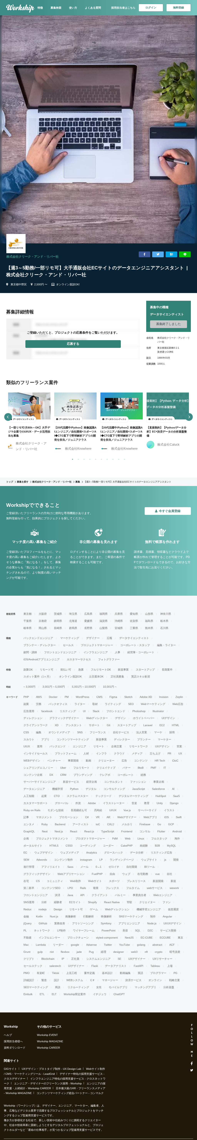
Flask (94, 965)
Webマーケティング (153, 704)
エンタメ (28, 824)
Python (74, 788)
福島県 (149, 620)
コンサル (144, 831)
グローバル (61, 803)
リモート (98, 746)
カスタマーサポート (35, 803)
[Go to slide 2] (77, 458)
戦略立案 (174, 980)
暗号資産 (174, 951)
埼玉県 (73, 613)
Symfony (106, 923)
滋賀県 (103, 620)
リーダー (58, 944)
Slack (96, 711)
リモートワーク (138, 746)
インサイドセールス (35, 753)
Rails (83, 887)
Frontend (126, 831)
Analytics (91, 852)
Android (177, 831)
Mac (26, 944)
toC (98, 824)
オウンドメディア (59, 732)
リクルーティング (78, 987)
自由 (112, 873)
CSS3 (69, 845)
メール (84, 866)
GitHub (43, 923)
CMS (99, 696)
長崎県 (58, 628)
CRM (63, 774)
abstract (157, 944)
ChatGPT (119, 994)
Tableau (155, 965)
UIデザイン (168, 718)
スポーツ (114, 881)
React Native (112, 902)
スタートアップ (145, 669)
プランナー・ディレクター (39, 645)
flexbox (65, 951)
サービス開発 (168, 930)
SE (119, 958)
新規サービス (71, 781)
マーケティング (69, 638)
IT (165, 767)
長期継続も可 (79, 810)
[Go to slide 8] (112, 458)
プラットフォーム (65, 753)
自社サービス (121, 732)
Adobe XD (146, 696)
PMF (153, 767)
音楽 (134, 803)
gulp (40, 951)
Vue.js (127, 810)
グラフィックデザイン (36, 873)
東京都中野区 (19, 284)
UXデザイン (162, 746)
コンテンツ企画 (32, 774)
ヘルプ (8, 1034)
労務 (38, 704)
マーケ (158, 732)
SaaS (176, 796)
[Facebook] (192, 1064)
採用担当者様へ (13, 1041)
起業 (44, 796)
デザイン (120, 718)
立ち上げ (155, 753)
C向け (110, 824)
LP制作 (61, 930)
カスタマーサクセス (79, 659)
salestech (55, 965)
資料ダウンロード (14, 1047)
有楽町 (41, 973)
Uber (63, 767)
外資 (78, 803)
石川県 (164, 628)
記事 (26, 817)
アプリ (45, 739)
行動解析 (88, 916)
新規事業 (123, 669)
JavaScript (138, 788)
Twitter (108, 944)
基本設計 (107, 973)
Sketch (128, 696)
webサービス (155, 887)
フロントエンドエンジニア (60, 652)
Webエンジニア (162, 895)
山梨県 (103, 628)
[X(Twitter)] (191, 1070)
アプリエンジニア (129, 923)
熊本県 (149, 628)
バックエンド (57, 746)
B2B (157, 845)
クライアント (100, 895)
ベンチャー (54, 760)
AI (173, 788)
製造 (44, 980)
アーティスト (81, 824)
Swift (179, 817)
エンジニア (79, 746)
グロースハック (113, 852)
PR (169, 753)
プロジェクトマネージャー (97, 645)
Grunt (26, 951)
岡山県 (43, 628)
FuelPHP (97, 873)
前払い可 (65, 669)
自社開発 (131, 866)
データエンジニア (34, 788)
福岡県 (103, 613)
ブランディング (82, 774)
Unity (160, 803)
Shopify (92, 902)
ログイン (150, 7)
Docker (53, 696)
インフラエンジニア (95, 652)
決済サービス (133, 980)
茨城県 (58, 613)
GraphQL (29, 831)
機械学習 (57, 788)
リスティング (68, 711)
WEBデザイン (31, 760)
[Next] (189, 417)
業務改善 (59, 923)
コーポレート (125, 774)
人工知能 (28, 796)
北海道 (73, 620)
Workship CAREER (48, 1047)
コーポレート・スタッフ (135, 645)
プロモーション (68, 817)
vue (157, 873)
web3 (134, 951)
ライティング (113, 704)
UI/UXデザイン (172, 923)
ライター (79, 704)
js (165, 859)
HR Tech (160, 760)
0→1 (98, 866)
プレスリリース (136, 881)
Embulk (28, 994)
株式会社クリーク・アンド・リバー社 (32, 256)
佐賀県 (134, 620)
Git (108, 725)
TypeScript (107, 831)
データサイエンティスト (134, 638)
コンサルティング (114, 788)
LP (101, 859)
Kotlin (39, 916)
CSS (26, 732)
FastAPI (138, 965)
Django (174, 803)
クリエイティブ (106, 767)
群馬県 (73, 628)
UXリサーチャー (162, 958)
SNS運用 (28, 902)
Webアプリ (150, 817)
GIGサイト (10, 1068)
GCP (171, 824)
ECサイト (75, 902)
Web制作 (75, 881)
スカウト (28, 739)
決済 (57, 895)
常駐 (129, 902)
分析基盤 (168, 987)
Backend (60, 824)
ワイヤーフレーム (83, 930)
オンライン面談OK (70, 676)
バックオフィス (57, 704)
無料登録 (178, 7)
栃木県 (164, 620)
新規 (173, 881)
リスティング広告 (161, 852)
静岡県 (58, 620)
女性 (99, 987)
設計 (56, 980)
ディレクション (32, 718)
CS (38, 881)
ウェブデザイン (43, 852)
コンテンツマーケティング (73, 739)
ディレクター (122, 739)
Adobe (92, 803)
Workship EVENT (47, 1034)
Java (70, 895)
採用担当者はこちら (123, 7)
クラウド (119, 753)
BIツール (149, 866)
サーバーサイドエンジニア (39, 781)
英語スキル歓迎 (140, 676)
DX (51, 774)
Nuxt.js (54, 916)
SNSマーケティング (131, 916)
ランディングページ (122, 859)
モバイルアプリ (118, 987)
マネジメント (44, 817)
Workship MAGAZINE (50, 1041)
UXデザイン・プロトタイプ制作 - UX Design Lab (51, 1068)
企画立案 (116, 746)
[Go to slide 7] (106, 458)
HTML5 (53, 845)
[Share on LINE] (185, 254)
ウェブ (126, 873)
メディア (137, 753)
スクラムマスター (77, 796)
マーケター (164, 739)
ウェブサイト (149, 859)
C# (87, 817)
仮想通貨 (173, 909)
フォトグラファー (109, 659)
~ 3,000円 (29, 686)
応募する (73, 343)
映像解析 (106, 916)
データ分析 (137, 852)
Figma (113, 696)
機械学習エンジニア (149, 909)
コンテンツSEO (50, 887)
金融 (26, 916)
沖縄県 (119, 620)
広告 (124, 760)
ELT (54, 994)
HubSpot (160, 796)
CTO (57, 796)
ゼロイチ (114, 866)
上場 (170, 965)
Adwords (41, 859)
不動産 (27, 937)
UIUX (26, 746)
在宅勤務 (142, 873)
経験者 (58, 902)
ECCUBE (165, 937)
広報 (109, 638)
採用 (172, 732)
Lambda (41, 944)
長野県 (88, 628)
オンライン (155, 980)
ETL (42, 994)
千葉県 (27, 620)
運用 (39, 746)
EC (25, 852)
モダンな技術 (56, 810)
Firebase (144, 824)
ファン (167, 902)
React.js (89, 831)
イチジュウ (99, 994)
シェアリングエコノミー (38, 767)
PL (25, 930)
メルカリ (127, 824)
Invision (163, 696)
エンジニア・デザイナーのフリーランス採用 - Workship (48, 1083)
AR (108, 817)
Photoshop (138, 711)
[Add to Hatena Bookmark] (171, 254)
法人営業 (141, 732)
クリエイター (147, 902)
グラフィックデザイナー (64, 718)
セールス (68, 645)
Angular (167, 916)
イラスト (169, 810)
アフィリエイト (50, 866)
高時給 (98, 810)
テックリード (103, 796)
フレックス (112, 887)
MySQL (171, 845)
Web (127, 838)
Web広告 (177, 704)
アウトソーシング (83, 923)
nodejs (42, 909)
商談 (57, 987)
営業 (179, 746)
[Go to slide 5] (95, 458)
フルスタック (159, 838)
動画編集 (125, 973)
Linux (141, 838)
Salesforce (158, 788)
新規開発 (158, 881)
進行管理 (28, 866)
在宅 (26, 881)
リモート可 (46, 669)
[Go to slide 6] (101, 458)
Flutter (161, 831)
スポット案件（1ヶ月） (37, 676)
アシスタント (74, 725)
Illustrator (158, 711)
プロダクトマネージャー (90, 838)
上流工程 (71, 973)
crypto (158, 951)
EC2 (162, 725)
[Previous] (8, 417)
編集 (38, 732)
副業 (26, 704)
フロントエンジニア (35, 895)
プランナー (144, 739)
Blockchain (47, 958)
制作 (153, 916)
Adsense (91, 944)
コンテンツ (141, 760)
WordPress (82, 696)
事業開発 (73, 760)
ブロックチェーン (78, 937)
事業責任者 (139, 895)
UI (84, 711)
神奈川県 (165, 613)
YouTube (124, 944)
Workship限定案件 (75, 994)
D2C (150, 930)
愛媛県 (88, 620)
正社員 (75, 958)
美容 (125, 930)
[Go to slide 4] (89, 458)
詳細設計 (28, 980)
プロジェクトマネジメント (52, 838)
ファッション (138, 781)
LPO (70, 887)
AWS (39, 696)
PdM (115, 838)
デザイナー (93, 638)
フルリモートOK (101, 669)
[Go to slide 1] (72, 458)
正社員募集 (117, 676)
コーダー (108, 845)
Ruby (44, 824)
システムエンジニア (98, 958)
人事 (117, 652)
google (75, 944)
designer (118, 951)
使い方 (73, 7)
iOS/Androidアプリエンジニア (41, 659)
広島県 (88, 613)
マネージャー (110, 980)
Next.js (59, 831)
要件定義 (89, 973)
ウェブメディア (69, 852)
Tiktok (55, 973)
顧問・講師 (30, 652)
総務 (143, 774)
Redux (27, 909)
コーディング (88, 845)
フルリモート (81, 767)
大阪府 (43, 613)
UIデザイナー (76, 965)
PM (67, 696)
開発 (176, 859)
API (82, 895)
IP (63, 958)
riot (52, 951)
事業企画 (158, 781)
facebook (47, 711)
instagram (86, 859)
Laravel (147, 725)
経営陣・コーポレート (140, 652)
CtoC (175, 760)
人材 (86, 753)
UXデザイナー (136, 958)
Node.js (151, 923)
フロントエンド (115, 711)
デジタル (91, 788)
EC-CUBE (147, 937)
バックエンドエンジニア (38, 638)
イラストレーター (113, 803)
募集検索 (56, 7)
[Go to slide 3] (83, 458)
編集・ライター (166, 645)
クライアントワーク (35, 725)
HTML (175, 725)
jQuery (27, 923)
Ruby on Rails (31, 810)
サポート (94, 725)
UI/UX (112, 810)
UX (180, 753)
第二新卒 (28, 887)
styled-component (107, 937)
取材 (95, 704)
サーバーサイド (147, 810)
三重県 (134, 628)
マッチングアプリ (145, 987)
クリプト (28, 958)
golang (141, 944)
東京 (180, 937)
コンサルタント (113, 781)
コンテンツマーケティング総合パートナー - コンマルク (70, 1093)
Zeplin (179, 696)
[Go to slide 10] (124, 458)
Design (58, 909)
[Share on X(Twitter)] (158, 254)
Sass (70, 866)
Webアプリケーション (71, 873)
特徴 (40, 7)
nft (146, 951)
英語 (140, 973)
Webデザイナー (126, 817)
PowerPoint (108, 930)
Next (45, 831)
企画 (26, 838)
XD (56, 725)
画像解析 (70, 916)
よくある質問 (93, 7)
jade (79, 951)
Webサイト (95, 881)
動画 (88, 760)
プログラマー (158, 973)
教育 (146, 803)
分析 (44, 902)
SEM (26, 859)
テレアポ (104, 774)
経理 (103, 951)
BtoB (141, 767)
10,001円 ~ (109, 686)
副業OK (28, 669)
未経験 (144, 845)
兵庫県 (119, 613)
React (73, 831)
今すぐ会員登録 (169, 511)
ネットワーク (42, 930)
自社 (169, 873)
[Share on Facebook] (144, 254)
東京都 (27, 613)
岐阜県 (27, 628)
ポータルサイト (32, 845)
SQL (137, 930)
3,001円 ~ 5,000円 (54, 686)
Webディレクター (97, 718)
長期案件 (167, 669)
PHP (26, 696)
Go (159, 824)
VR (97, 817)
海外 (177, 838)
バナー (127, 767)
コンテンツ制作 (63, 859)
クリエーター (106, 760)
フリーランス (98, 732)
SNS (80, 732)
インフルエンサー (49, 937)
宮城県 (119, 628)
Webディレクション (117, 909)
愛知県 (134, 613)
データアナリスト (116, 965)
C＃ (92, 980)
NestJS (129, 937)
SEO (131, 704)
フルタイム (133, 887)
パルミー (120, 895)
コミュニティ (55, 881)
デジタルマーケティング (133, 796)
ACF (172, 944)
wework (174, 887)
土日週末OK (96, 676)
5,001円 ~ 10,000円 (84, 686)
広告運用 (28, 711)
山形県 (149, 613)
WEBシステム (74, 980)
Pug (91, 951)
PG (175, 973)
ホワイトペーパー (143, 718)
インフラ (101, 753)
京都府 (43, 620)
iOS (166, 817)
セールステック (32, 965)
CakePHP (127, 845)
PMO (26, 973)
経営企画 (91, 781)
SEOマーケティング (35, 987)
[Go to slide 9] (118, 458)
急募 (81, 669)
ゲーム (94, 909)
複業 (95, 887)
